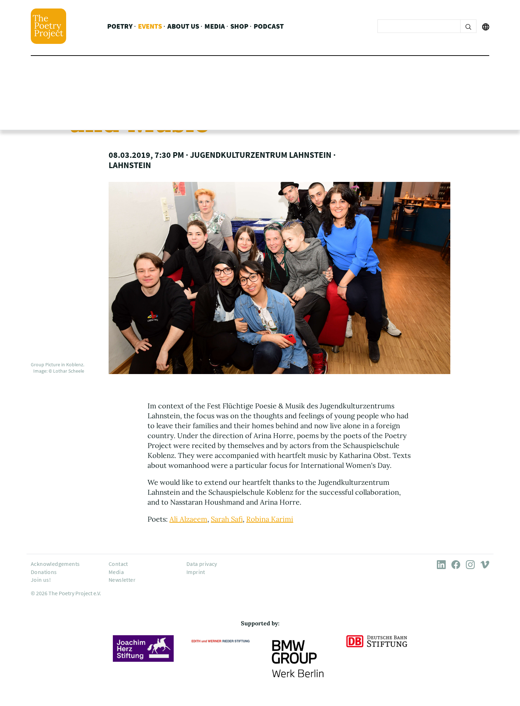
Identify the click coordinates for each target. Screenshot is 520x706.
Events (150, 26)
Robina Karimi (269, 519)
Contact (118, 563)
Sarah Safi (227, 519)
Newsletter (122, 579)
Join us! (41, 579)
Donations (44, 571)
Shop (239, 26)
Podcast (269, 26)
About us (183, 26)
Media (214, 26)
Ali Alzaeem (188, 519)
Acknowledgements (55, 563)
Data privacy (201, 563)
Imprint (195, 571)
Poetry (120, 26)
